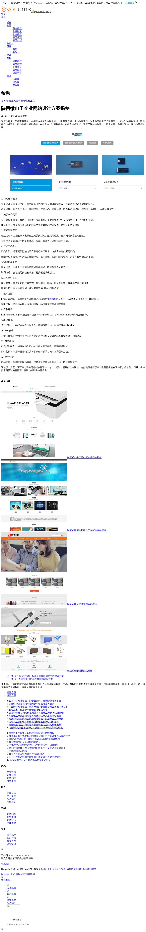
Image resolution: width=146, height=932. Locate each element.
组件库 (16, 82)
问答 (9, 55)
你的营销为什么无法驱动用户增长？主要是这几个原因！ (37, 748)
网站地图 (5, 874)
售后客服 (11, 894)
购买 (9, 25)
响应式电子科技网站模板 (79, 670)
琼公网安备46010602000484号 (81, 869)
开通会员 (11, 775)
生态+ (10, 43)
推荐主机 (11, 781)
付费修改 (11, 900)
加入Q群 (11, 799)
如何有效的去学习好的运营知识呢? (26, 754)
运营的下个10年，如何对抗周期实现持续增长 (31, 733)
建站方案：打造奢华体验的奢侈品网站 (28, 709)
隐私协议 (11, 844)
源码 (15, 49)
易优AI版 (17, 40)
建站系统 (53, 299)
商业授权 (17, 28)
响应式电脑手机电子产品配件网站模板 (86, 530)
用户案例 (11, 796)
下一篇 (30, 679)
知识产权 (11, 838)
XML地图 (16, 874)
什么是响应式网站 (18, 751)
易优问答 (11, 814)
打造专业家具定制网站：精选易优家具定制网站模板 (35, 715)
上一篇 (35, 676)
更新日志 (11, 793)
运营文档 (25, 100)
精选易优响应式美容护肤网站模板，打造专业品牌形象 (36, 718)
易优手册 (17, 70)
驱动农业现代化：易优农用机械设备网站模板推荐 (34, 721)
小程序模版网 (28, 874)
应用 (9, 46)
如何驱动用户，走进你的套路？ (24, 742)
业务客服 (11, 888)
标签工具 (17, 73)
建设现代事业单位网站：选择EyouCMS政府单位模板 (36, 727)
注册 (3, 17)
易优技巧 (17, 64)
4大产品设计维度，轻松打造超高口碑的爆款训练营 (34, 739)
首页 (3, 100)
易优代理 (17, 37)
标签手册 (11, 817)
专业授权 (17, 34)
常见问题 (17, 67)
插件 (15, 52)
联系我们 (5, 863)
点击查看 (129, 2)
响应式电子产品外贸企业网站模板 (84, 457)
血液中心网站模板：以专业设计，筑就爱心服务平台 (35, 700)
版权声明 (11, 841)
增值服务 (11, 802)
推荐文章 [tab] (11, 695)
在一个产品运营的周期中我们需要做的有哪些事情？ (35, 757)
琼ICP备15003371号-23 (54, 869)
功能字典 (11, 823)
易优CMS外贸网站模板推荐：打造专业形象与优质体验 (36, 712)
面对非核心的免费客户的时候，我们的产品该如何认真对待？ (39, 736)
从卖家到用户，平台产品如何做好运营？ (30, 760)
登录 (3, 14)
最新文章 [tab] (11, 692)
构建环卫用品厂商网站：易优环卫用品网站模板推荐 (35, 724)
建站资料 (16, 100)
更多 (9, 76)
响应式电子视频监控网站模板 (82, 604)
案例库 (16, 85)
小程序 (16, 79)
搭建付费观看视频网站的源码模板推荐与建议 (31, 703)
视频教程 (17, 61)
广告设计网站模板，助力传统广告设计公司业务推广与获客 (38, 706)
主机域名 (17, 31)
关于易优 (11, 835)
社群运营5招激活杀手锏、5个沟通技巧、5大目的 (33, 745)
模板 (9, 22)
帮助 (9, 58)
